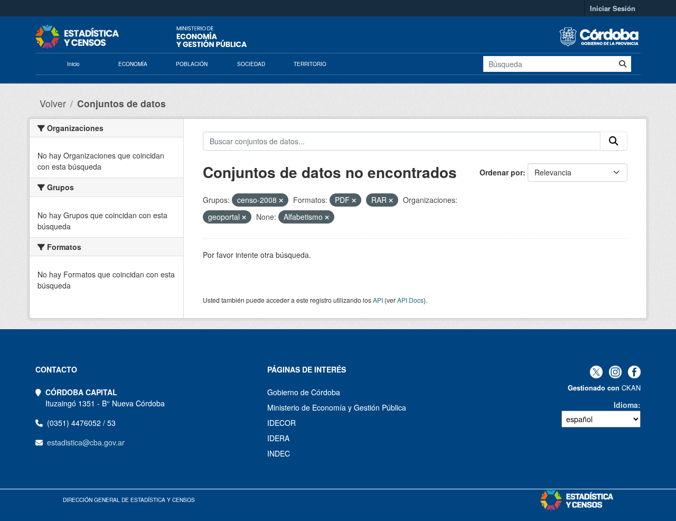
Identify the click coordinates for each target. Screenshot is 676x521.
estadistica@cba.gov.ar (86, 442)
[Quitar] (281, 200)
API (378, 299)
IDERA (278, 438)
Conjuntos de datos (121, 103)
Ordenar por (501, 172)
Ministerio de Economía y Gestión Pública (336, 407)
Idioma (626, 404)
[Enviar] (622, 64)
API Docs (410, 299)
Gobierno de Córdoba (303, 392)
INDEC (278, 453)
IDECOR (281, 422)
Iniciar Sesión (612, 8)
